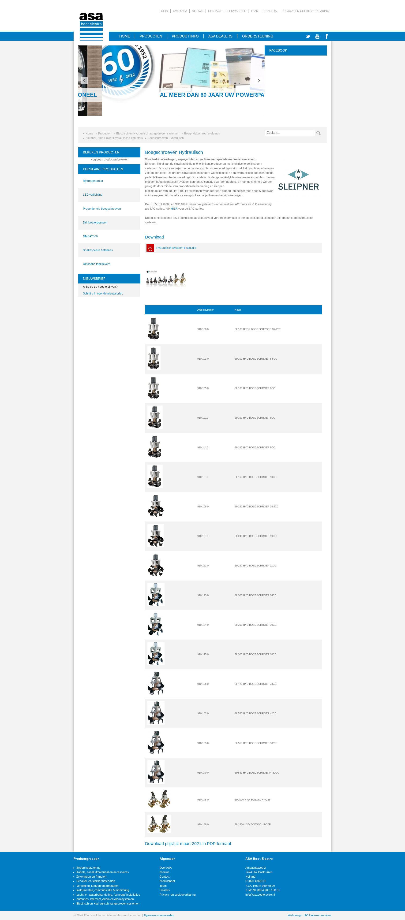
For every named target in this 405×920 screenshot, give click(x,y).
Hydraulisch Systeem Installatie (176, 248)
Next (258, 80)
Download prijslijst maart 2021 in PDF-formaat (188, 843)
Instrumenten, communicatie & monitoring (102, 890)
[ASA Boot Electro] (91, 20)
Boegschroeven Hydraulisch (166, 138)
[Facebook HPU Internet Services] (326, 36)
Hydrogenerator (93, 181)
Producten (151, 36)
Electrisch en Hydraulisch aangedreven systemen (147, 133)
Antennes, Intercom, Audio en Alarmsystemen (105, 899)
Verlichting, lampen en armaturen (97, 885)
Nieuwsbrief (236, 11)
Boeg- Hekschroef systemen (202, 133)
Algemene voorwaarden (158, 915)
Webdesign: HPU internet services (309, 915)
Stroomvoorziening (88, 867)
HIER (174, 208)
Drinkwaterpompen (95, 222)
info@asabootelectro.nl (260, 894)
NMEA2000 (90, 236)
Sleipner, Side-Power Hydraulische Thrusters (114, 138)
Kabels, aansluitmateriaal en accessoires (102, 872)
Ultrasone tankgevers (96, 264)
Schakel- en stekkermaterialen (95, 881)
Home (89, 133)
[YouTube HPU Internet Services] (317, 36)
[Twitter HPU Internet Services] (308, 36)
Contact (214, 11)
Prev (84, 80)
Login (163, 11)
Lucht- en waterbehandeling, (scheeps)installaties (108, 894)
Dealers (270, 11)
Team (255, 11)
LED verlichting (92, 194)
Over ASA (180, 11)
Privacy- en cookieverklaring (305, 11)
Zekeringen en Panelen (91, 876)
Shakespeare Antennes (98, 250)
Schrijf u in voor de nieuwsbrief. (103, 293)
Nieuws (197, 11)
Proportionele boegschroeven (102, 208)
